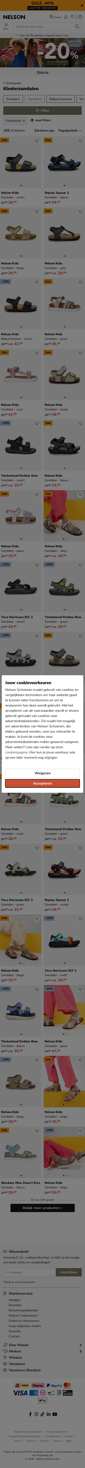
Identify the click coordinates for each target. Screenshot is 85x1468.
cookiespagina (16, 752)
